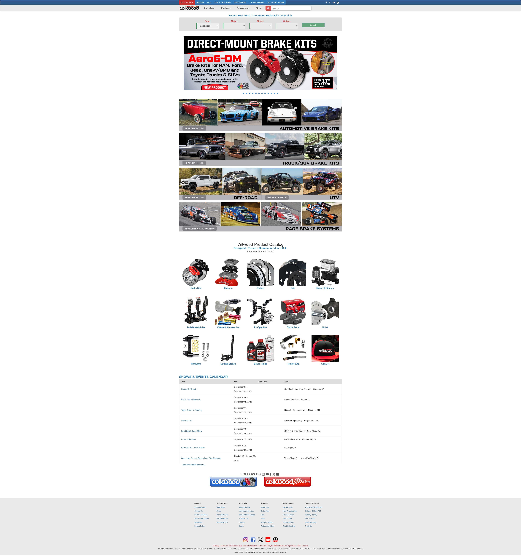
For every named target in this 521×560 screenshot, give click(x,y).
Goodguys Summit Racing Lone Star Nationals (201, 458)
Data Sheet (221, 507)
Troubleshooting (289, 526)
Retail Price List (222, 519)
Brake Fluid (265, 507)
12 (277, 93)
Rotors (260, 288)
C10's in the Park (188, 439)
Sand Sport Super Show (191, 431)
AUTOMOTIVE (187, 2)
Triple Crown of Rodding (191, 410)
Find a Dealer (310, 519)
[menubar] (232, 8)
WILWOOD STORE (276, 2)
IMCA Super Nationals (190, 399)
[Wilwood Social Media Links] (260, 480)
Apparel (325, 364)
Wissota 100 (186, 420)
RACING (200, 2)
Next (341, 63)
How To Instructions (290, 511)
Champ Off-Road (188, 389)
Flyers (219, 511)
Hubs (325, 327)
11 (274, 93)
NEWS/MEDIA (240, 2)
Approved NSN (222, 522)
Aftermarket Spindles (246, 511)
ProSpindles (260, 327)
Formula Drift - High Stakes (193, 447)
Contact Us (198, 511)
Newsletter (198, 522)
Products (225, 7)
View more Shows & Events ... (193, 465)
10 (271, 93)
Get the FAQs (288, 507)
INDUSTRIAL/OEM (223, 2)
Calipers (228, 288)
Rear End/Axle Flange (247, 515)
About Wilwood (200, 507)
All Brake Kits (243, 519)
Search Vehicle (244, 507)
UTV (209, 2)
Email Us (308, 526)
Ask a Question (310, 522)
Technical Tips (288, 522)
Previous (179, 63)
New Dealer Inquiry (201, 519)
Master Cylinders (325, 288)
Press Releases (222, 515)
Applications (242, 7)
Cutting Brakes (228, 364)
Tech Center (287, 519)
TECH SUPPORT (257, 2)
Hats (292, 288)
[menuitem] (208, 8)
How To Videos (288, 515)
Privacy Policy (199, 526)
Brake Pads (293, 327)
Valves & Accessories (228, 327)
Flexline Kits (293, 364)
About (258, 7)
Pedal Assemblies (196, 327)
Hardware (196, 364)
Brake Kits (209, 7)
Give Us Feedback (201, 515)
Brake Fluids (260, 364)
